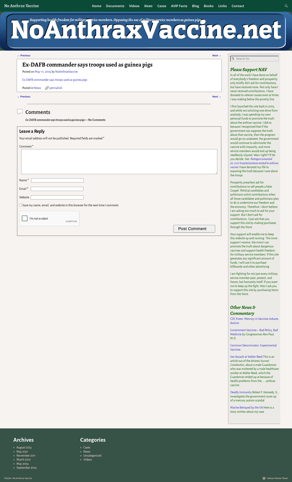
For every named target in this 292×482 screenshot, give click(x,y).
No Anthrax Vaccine (21, 6)
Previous (23, 55)
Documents (115, 6)
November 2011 (26, 455)
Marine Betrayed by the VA (246, 407)
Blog (195, 6)
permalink (55, 88)
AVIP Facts (179, 6)
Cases (161, 6)
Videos (134, 6)
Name (24, 180)
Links (222, 6)
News (148, 6)
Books (209, 6)
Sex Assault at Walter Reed (246, 356)
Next (216, 55)
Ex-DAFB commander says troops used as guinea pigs (54, 79)
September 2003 (26, 467)
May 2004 (22, 463)
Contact (238, 6)
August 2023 (24, 447)
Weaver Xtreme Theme (277, 478)
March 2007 (23, 459)
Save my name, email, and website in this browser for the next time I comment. (70, 205)
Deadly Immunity (241, 392)
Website (24, 197)
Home (96, 6)
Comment (26, 146)
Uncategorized (92, 455)
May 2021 (22, 451)
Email (23, 188)
